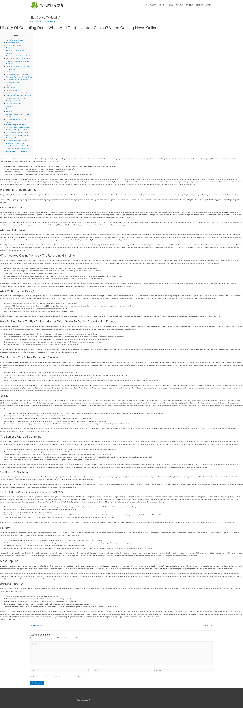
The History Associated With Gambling (19, 77)
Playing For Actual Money (14, 40)
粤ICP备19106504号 (83, 700)
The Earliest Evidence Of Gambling (17, 74)
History (8, 85)
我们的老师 (179, 5)
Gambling (9, 111)
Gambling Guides (11, 138)
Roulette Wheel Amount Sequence (17, 135)
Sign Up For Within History (15, 101)
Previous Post (37, 625)
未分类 (46, 21)
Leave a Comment (36, 21)
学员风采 (170, 5)
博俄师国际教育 (52, 5)
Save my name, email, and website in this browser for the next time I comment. (59, 677)
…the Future (10, 106)
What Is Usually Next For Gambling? (18, 56)
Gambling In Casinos (13, 90)
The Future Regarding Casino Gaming (18, 93)
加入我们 (208, 5)
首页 (145, 5)
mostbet (235, 195)
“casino (8, 72)
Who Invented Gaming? (13, 45)
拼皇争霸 (161, 5)
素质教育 (153, 5)
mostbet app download (124, 225)
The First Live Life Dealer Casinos (17, 132)
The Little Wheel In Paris (14, 103)
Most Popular (10, 88)
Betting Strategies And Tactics (16, 125)
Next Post (207, 625)
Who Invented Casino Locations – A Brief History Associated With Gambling (17, 50)
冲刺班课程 (199, 5)
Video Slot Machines (13, 43)
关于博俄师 (189, 5)
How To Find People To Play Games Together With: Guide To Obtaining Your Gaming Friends (18, 61)
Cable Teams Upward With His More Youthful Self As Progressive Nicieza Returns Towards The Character (18, 148)
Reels (8, 109)
